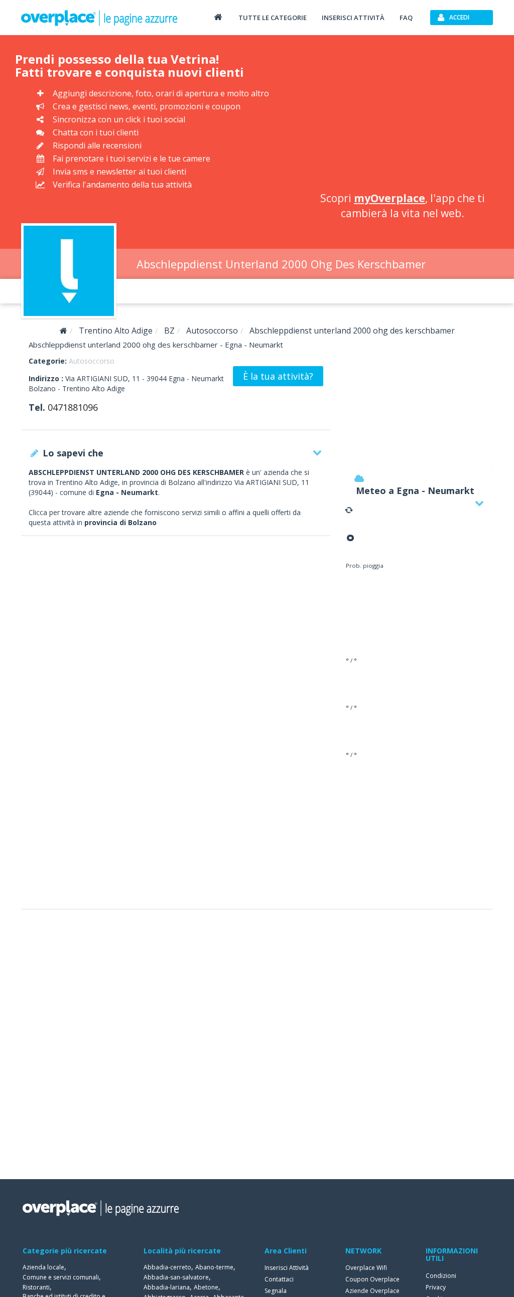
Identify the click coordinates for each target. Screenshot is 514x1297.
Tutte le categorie (272, 17)
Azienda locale (43, 1267)
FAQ (406, 17)
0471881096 (73, 407)
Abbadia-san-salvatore (176, 1277)
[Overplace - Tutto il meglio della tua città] (218, 17)
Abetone (206, 1287)
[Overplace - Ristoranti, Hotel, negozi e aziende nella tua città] (99, 18)
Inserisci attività (353, 17)
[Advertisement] (402, 115)
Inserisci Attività (287, 1267)
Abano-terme (214, 1267)
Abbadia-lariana (167, 1287)
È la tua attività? (278, 376)
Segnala (276, 1290)
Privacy (436, 1287)
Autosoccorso (91, 361)
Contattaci (279, 1279)
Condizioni (441, 1275)
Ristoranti (36, 1287)
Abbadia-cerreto (167, 1267)
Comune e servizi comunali (61, 1277)
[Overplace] (63, 331)
